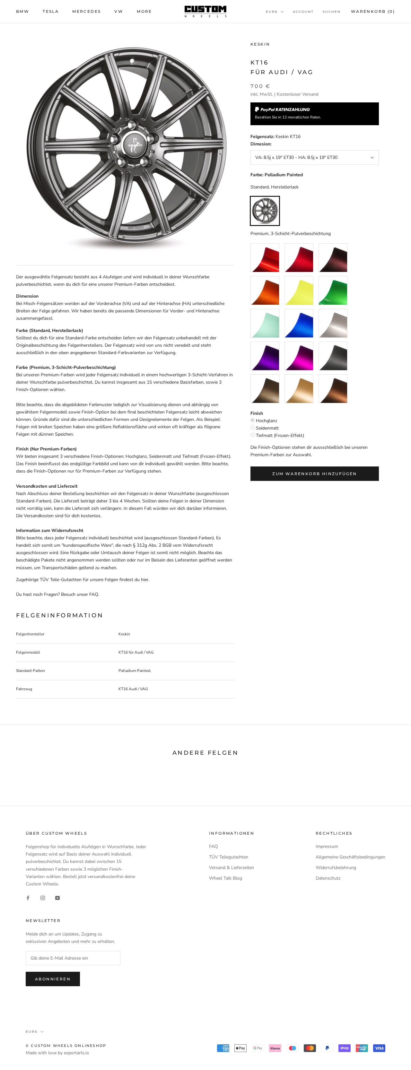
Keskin (260, 44)
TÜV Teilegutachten (228, 857)
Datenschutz (328, 878)
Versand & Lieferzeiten (231, 868)
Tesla (51, 11)
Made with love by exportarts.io (57, 1053)
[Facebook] (28, 897)
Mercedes (86, 11)
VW (118, 11)
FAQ (213, 846)
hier (144, 580)
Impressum (327, 846)
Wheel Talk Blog (225, 878)
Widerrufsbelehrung (336, 868)
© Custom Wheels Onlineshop (66, 1045)
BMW (22, 11)
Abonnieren (53, 979)
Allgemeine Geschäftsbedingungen (350, 857)
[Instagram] (42, 897)
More (144, 11)
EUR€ (272, 12)
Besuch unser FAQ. (80, 594)
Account (303, 12)
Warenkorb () (373, 11)
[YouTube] (57, 897)
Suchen (332, 12)
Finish (256, 413)
